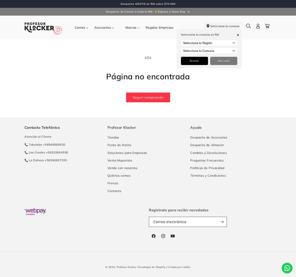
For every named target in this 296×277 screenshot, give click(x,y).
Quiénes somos (119, 176)
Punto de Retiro (119, 145)
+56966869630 (54, 144)
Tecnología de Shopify (151, 267)
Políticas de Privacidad (207, 168)
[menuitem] (82, 27)
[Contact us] (287, 268)
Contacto (114, 191)
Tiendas (113, 137)
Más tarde (223, 60)
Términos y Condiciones (208, 176)
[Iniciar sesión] (258, 27)
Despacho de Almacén (207, 145)
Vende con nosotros (122, 168)
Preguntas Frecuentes (207, 160)
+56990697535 (56, 160)
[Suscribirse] (222, 222)
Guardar (194, 60)
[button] (248, 27)
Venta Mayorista (119, 160)
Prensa (112, 183)
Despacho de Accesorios (208, 137)
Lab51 (186, 267)
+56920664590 (57, 152)
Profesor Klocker (127, 267)
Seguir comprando (148, 97)
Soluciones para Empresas (127, 153)
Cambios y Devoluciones (208, 153)
